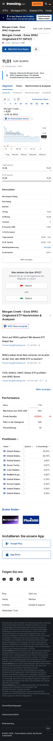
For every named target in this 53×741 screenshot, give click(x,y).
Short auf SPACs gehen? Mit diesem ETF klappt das (23, 339)
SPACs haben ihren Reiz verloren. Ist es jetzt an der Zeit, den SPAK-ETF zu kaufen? (25, 357)
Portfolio (6, 605)
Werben (32, 599)
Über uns (33, 593)
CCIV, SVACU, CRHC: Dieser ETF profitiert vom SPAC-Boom (24, 374)
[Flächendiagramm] (8, 99)
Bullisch (28, 298)
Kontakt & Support (37, 605)
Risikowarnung (8, 723)
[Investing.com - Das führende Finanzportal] (16, 3)
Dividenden (47, 93)
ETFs (5, 10)
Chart (19, 86)
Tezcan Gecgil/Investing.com (14, 345)
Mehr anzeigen (26, 260)
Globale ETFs (36, 10)
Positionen (17, 93)
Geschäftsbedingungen (11, 706)
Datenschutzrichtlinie (10, 715)
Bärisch (28, 286)
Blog (4, 593)
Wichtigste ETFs (19, 10)
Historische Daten (32, 93)
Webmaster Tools (10, 610)
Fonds (49, 10)
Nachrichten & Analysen (38, 86)
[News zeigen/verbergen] (18, 99)
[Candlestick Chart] (4, 99)
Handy (5, 599)
